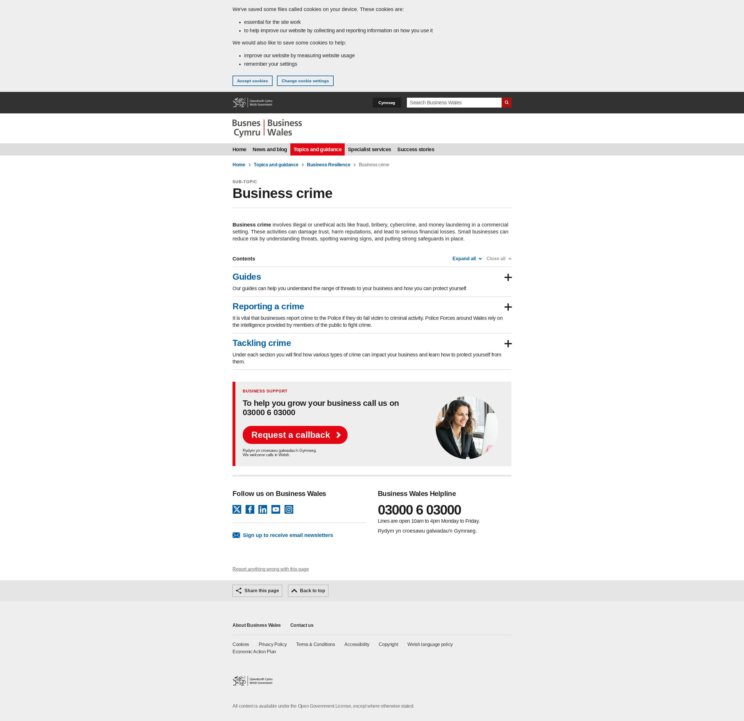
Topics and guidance (317, 149)
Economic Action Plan (254, 651)
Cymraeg (386, 102)
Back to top (312, 590)
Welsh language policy (430, 644)
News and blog (270, 149)
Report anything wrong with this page (271, 569)
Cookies (241, 644)
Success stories (415, 149)
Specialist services (369, 149)
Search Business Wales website (507, 103)
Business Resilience (328, 164)
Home (239, 149)
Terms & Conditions (315, 644)
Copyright (388, 644)
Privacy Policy (273, 644)
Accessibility (356, 644)
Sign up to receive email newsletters (288, 535)
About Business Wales (257, 625)
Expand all (464, 258)
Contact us (302, 625)
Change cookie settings (305, 80)
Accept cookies (252, 80)
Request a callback (290, 435)
